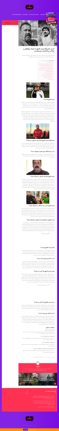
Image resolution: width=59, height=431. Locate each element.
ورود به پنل (25, 429)
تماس (27, 391)
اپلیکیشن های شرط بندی (16, 14)
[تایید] (4, 22)
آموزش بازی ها (25, 14)
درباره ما (27, 393)
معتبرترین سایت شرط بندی (34, 14)
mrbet (37, 367)
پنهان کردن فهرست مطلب (44, 60)
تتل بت (38, 181)
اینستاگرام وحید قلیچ (27, 146)
